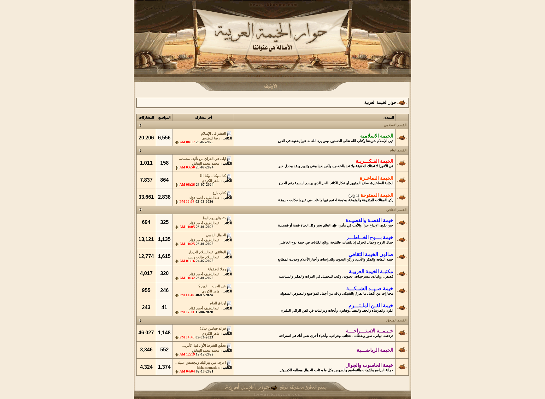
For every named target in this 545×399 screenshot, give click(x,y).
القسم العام (398, 150)
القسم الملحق (396, 320)
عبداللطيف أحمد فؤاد (204, 198)
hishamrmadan (208, 367)
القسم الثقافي (396, 210)
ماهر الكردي (211, 181)
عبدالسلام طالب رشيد (204, 257)
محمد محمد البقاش (206, 163)
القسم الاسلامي (395, 125)
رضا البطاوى (211, 138)
